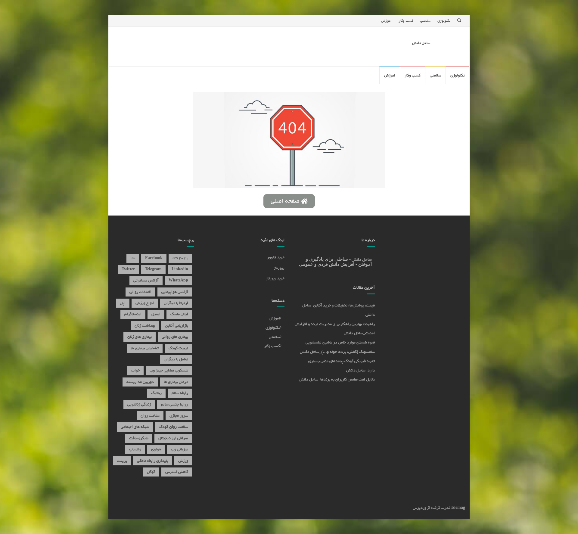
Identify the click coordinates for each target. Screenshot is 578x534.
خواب (135, 370)
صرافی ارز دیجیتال (173, 438)
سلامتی (425, 21)
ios (132, 258)
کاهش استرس (176, 472)
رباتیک (156, 393)
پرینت (122, 461)
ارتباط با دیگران (176, 303)
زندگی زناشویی (139, 404)
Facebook (154, 258)
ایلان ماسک (179, 314)
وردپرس (419, 508)
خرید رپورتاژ (275, 278)
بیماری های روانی (175, 337)
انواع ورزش (144, 303)
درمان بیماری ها (176, 382)
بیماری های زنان (139, 337)
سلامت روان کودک (173, 427)
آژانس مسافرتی (146, 280)
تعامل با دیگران (176, 359)
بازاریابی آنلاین (176, 325)
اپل (123, 303)
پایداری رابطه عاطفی (152, 461)
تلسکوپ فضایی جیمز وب (169, 370)
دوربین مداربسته (140, 382)
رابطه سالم (180, 393)
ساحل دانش (421, 43)
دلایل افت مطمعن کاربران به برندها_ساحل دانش (337, 379)
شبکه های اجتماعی (135, 427)
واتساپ (135, 449)
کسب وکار (406, 21)
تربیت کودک (178, 348)
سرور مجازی (178, 415)
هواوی (156, 449)
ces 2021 (180, 258)
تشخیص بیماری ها (145, 348)
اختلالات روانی (140, 292)
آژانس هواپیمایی (174, 292)
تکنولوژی (443, 21)
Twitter (128, 269)
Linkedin (180, 269)
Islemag (458, 508)
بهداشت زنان (145, 325)
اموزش (386, 21)
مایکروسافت (138, 438)
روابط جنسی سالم (174, 404)
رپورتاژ (279, 268)
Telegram (153, 269)
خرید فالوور (275, 257)
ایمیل (155, 314)
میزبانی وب (179, 449)
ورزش (183, 461)
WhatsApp (178, 280)
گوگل (151, 472)
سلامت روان (150, 415)
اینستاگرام (132, 314)
